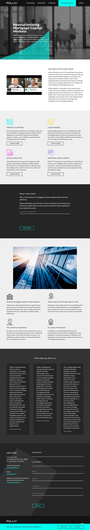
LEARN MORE (15, 143)
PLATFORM (31, 3)
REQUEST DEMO (67, 3)
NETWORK (41, 3)
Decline (64, 527)
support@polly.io (13, 467)
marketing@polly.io (14, 482)
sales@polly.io (11, 474)
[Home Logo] (19, 3)
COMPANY (52, 3)
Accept (77, 527)
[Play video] (24, 85)
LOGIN (81, 3)
